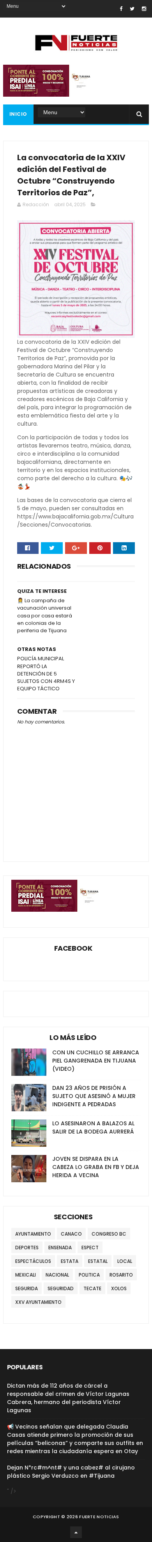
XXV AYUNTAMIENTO (38, 1302)
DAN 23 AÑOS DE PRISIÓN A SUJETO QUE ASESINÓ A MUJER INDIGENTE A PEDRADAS (94, 1096)
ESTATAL (98, 1261)
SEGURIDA (26, 1288)
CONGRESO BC (109, 1234)
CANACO (71, 1234)
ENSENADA (60, 1247)
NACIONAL (57, 1274)
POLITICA (89, 1274)
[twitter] (132, 9)
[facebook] (121, 9)
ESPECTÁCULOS (33, 1261)
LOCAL (124, 1261)
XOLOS (119, 1288)
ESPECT (90, 1247)
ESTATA (69, 1261)
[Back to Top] (76, 1532)
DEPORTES (27, 1247)
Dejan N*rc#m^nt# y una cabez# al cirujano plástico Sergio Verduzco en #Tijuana (71, 1472)
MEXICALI (25, 1274)
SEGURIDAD (61, 1288)
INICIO (18, 114)
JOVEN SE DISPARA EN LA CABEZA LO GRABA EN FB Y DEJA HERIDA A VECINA (95, 1167)
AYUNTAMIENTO (33, 1234)
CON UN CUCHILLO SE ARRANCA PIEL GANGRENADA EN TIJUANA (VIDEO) (95, 1061)
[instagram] (144, 9)
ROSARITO (121, 1274)
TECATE (92, 1288)
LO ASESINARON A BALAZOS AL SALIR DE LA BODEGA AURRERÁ (93, 1127)
